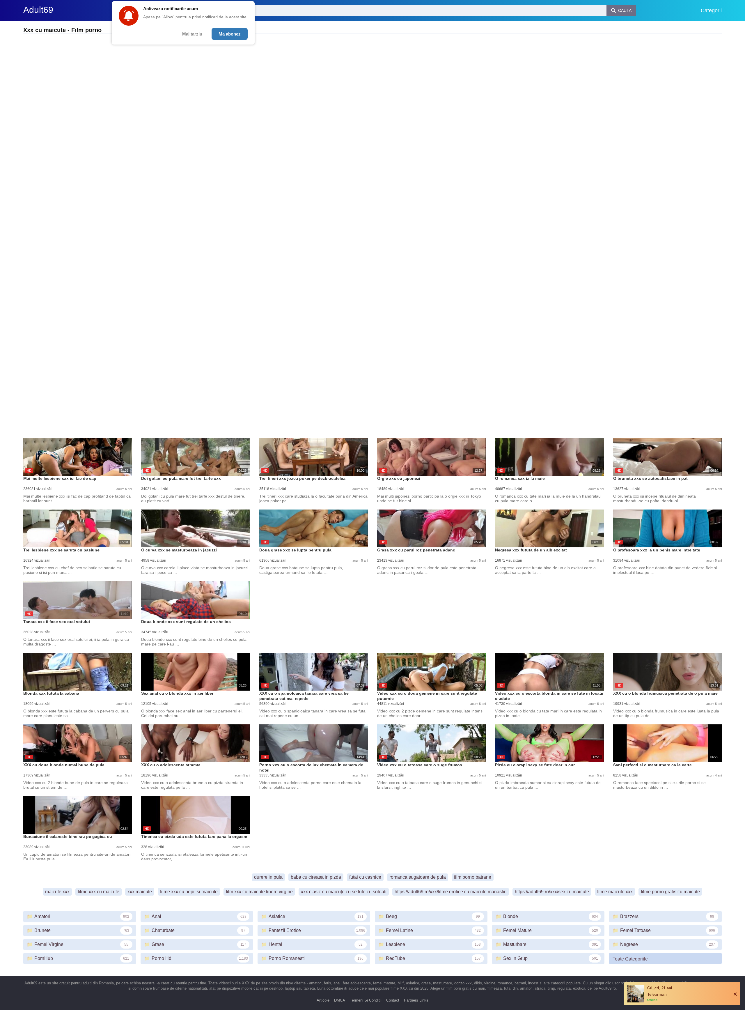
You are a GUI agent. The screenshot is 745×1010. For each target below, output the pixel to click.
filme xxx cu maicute (98, 891)
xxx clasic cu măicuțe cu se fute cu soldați (343, 891)
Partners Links (416, 1000)
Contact (392, 1000)
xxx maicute (139, 891)
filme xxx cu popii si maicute (189, 891)
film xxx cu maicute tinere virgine (259, 891)
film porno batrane (472, 877)
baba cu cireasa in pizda (316, 877)
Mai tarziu (192, 33)
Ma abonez (230, 33)
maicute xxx (57, 891)
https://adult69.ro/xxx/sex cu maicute (552, 891)
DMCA (339, 1000)
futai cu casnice (365, 877)
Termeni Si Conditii (366, 1000)
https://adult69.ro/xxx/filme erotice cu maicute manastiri (451, 891)
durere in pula (268, 877)
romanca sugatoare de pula (417, 877)
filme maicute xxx (615, 891)
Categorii (711, 10)
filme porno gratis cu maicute (670, 891)
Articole (323, 1000)
